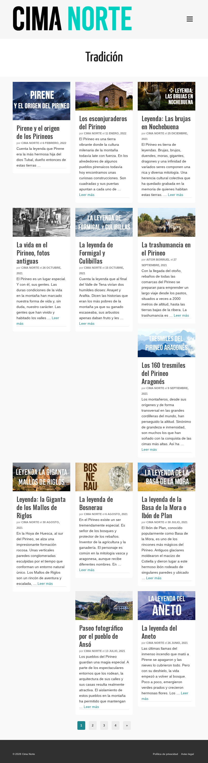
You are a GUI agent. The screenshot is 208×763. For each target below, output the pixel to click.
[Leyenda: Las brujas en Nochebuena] (166, 96)
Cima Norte (30, 142)
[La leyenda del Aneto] (166, 605)
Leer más (86, 195)
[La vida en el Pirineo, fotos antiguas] (41, 222)
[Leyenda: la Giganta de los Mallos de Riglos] (41, 477)
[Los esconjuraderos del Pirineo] (104, 96)
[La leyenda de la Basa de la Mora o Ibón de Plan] (166, 477)
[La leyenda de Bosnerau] (104, 477)
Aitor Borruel (158, 259)
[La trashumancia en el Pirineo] (166, 222)
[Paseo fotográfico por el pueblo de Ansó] (104, 605)
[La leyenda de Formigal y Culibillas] (104, 222)
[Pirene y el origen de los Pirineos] (41, 101)
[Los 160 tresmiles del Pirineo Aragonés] (166, 343)
